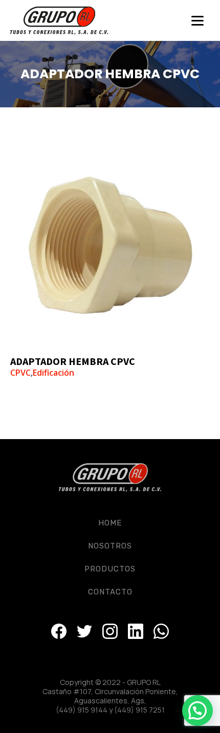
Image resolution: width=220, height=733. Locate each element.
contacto (110, 592)
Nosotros (110, 546)
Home (110, 523)
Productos (110, 569)
